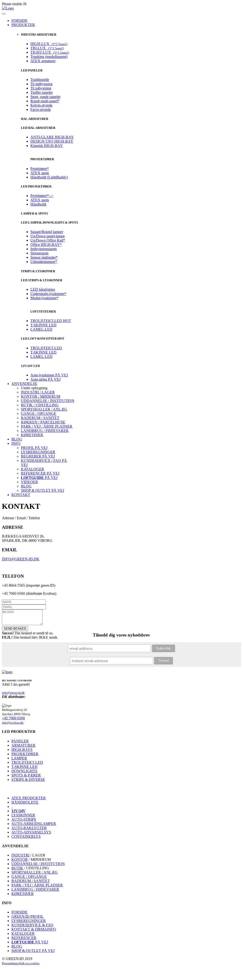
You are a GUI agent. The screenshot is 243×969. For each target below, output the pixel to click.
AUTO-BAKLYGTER (29, 828)
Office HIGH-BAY (46, 245)
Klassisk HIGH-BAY (46, 146)
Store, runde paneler (45, 97)
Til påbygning (40, 88)
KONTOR (19, 859)
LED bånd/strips (42, 289)
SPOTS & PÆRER (26, 775)
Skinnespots (39, 253)
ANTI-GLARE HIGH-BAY (52, 137)
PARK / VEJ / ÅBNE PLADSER (46, 426)
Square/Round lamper (46, 232)
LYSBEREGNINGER (38, 452)
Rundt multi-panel (44, 101)
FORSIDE (19, 912)
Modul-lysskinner (44, 298)
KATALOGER (32, 469)
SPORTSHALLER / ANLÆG (44, 409)
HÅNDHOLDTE (24, 802)
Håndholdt (38, 204)
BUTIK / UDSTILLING (40, 405)
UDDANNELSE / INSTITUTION (47, 401)
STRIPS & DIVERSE (28, 779)
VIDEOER (29, 482)
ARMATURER (23, 745)
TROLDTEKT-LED (50, 321)
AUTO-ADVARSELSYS (31, 832)
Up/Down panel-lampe (47, 236)
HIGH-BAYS (22, 750)
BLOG (26, 486)
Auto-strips (45, 379)
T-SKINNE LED (43, 325)
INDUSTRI (20, 855)
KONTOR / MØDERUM (40, 396)
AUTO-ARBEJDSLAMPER (33, 824)
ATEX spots (39, 173)
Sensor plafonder (44, 257)
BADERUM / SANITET (40, 418)
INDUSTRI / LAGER (38, 392)
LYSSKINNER (23, 815)
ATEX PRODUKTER (28, 798)
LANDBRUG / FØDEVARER (45, 431)
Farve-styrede (40, 110)
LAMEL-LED (41, 329)
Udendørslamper (43, 262)
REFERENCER (40, 473)
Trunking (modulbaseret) (48, 57)
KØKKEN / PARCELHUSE (43, 422)
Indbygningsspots (43, 249)
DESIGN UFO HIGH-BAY (51, 141)
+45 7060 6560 (13, 718)
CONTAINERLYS (26, 836)
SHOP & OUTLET (42, 490)
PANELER (20, 741)
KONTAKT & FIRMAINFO (33, 929)
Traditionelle (39, 80)
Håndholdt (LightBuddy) (49, 177)
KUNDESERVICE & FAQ (32, 925)
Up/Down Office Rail (47, 240)
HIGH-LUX (48, 44)
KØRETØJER (32, 435)
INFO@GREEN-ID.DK (20, 559)
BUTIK (17, 868)
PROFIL (34, 448)
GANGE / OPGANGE (38, 414)
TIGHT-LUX (49, 52)
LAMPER (19, 758)
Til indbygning (41, 84)
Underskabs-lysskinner (48, 294)
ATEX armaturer (43, 61)
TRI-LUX (47, 48)
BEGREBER (38, 456)
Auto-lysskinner (49, 375)
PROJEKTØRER (24, 754)
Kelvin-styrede (41, 105)
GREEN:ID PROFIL (27, 916)
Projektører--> (41, 196)
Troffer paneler (41, 92)
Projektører (39, 169)
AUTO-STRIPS (23, 819)
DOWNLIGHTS (24, 771)
